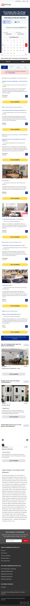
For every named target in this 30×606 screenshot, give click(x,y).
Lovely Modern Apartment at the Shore (12, 219)
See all (26, 345)
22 (11, 50)
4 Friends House (6, 405)
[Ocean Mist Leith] (15, 276)
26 (23, 50)
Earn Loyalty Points (5, 561)
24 (17, 50)
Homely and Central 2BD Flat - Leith (11, 368)
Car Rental (3, 587)
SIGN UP (26, 540)
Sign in (24, 1)
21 (7, 50)
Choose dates (11, 73)
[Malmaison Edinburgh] (15, 437)
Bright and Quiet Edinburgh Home (11, 314)
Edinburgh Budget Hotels (7, 571)
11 (20, 45)
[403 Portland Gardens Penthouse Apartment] (15, 107)
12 (23, 45)
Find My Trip (18, 1)
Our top (4, 67)
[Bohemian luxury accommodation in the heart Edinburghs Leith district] (15, 135)
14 (7, 48)
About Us (3, 550)
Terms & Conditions (5, 556)
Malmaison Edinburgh (7, 449)
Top (25, 67)
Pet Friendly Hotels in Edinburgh (8, 569)
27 (4, 53)
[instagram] (28, 603)
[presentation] (3, 357)
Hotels (8, 22)
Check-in (5, 32)
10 (17, 45)
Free (18, 67)
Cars (18, 22)
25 (20, 50)
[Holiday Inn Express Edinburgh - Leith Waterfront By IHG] (15, 78)
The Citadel (5, 181)
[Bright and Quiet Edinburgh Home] (15, 311)
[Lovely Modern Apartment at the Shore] (15, 210)
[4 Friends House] (15, 393)
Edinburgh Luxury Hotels (6, 574)
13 (4, 48)
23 (14, 50)
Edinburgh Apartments (6, 579)
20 (4, 50)
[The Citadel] (15, 171)
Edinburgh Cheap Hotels (6, 576)
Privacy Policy (4, 553)
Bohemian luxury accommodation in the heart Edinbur (14, 140)
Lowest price (11, 67)
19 (23, 48)
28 (7, 53)
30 (14, 53)
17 (17, 48)
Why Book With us (5, 558)
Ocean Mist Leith (6, 285)
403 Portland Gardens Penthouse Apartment (13, 110)
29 (11, 53)
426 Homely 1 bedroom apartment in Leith (13, 245)
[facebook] (21, 603)
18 (20, 48)
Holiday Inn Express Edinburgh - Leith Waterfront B (14, 82)
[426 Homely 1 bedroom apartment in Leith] (15, 242)
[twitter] (24, 603)
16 (14, 48)
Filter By (8, 61)
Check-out (18, 32)
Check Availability (15, 102)
